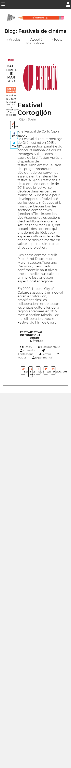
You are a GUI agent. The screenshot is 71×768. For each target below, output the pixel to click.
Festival (23, 371)
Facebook (14, 136)
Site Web (31, 373)
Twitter (46, 371)
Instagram (53, 371)
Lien (13, 126)
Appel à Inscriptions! (14, 90)
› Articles (14, 39)
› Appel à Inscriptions (35, 41)
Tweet (14, 146)
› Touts (57, 39)
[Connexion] (68, 4)
